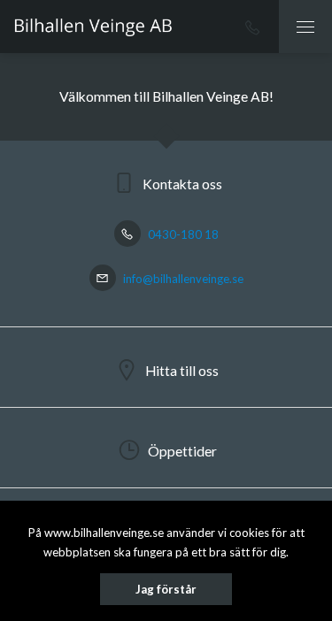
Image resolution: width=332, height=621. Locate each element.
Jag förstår (166, 589)
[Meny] (305, 26)
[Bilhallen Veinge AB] (93, 27)
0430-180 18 (182, 234)
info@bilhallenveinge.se (181, 279)
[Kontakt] (252, 26)
